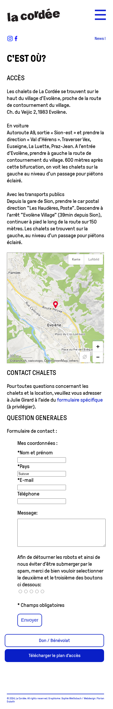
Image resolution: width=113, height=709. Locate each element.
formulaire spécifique (80, 400)
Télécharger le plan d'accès (54, 655)
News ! (100, 38)
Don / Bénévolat (54, 640)
